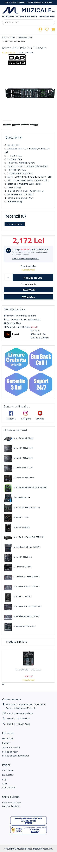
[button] (28, 820)
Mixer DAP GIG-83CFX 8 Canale (28, 670)
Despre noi (7, 738)
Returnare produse (11, 802)
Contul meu (8, 770)
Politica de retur (10, 751)
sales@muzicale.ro (43, 2)
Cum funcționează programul (25, 258)
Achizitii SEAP (8, 787)
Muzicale (21, 848)
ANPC (5, 783)
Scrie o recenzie (26, 52)
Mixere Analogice (25, 37)
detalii (34, 327)
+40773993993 (18, 2)
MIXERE (12, 37)
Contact (6, 743)
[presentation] (2, 684)
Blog (4, 779)
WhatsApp (29, 297)
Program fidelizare (11, 806)
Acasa (4, 37)
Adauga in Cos (33, 277)
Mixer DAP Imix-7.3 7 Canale (15, 41)
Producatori (8, 774)
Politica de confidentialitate (15, 755)
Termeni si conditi (11, 747)
